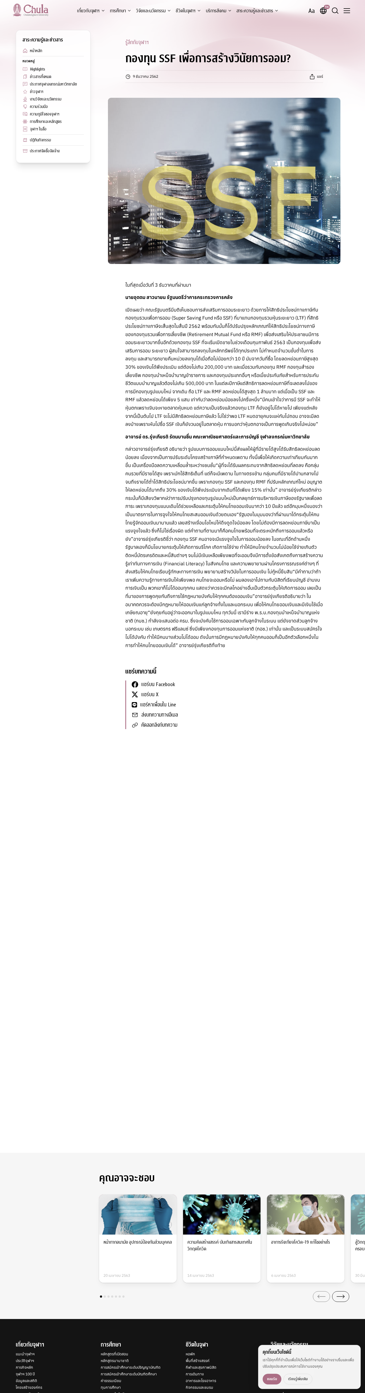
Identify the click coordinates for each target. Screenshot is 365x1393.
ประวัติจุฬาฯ (25, 1360)
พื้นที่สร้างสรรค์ (197, 1360)
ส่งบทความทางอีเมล (159, 715)
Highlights (37, 69)
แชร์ (320, 76)
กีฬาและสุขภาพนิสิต (201, 1367)
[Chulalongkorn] (30, 9)
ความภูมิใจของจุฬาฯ (44, 114)
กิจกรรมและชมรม (199, 1387)
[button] (101, 1296)
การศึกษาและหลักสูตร (46, 121)
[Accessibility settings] (311, 10)
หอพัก (190, 1354)
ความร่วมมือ (39, 106)
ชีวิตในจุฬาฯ (186, 11)
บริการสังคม (216, 11)
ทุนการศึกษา (111, 1387)
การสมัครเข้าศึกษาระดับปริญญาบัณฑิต (131, 1367)
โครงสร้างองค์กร (29, 1387)
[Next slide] (340, 1296)
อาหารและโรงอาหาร (201, 1380)
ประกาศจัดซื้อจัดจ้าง (45, 151)
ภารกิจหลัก (24, 1367)
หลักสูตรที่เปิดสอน (114, 1354)
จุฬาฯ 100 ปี (25, 1374)
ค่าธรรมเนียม (111, 1380)
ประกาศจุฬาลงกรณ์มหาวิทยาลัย (53, 84)
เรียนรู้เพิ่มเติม (298, 1379)
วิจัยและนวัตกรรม (151, 11)
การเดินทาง (195, 1374)
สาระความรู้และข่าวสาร (254, 11)
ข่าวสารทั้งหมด (40, 76)
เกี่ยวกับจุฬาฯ (88, 11)
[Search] (335, 10)
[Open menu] (346, 10)
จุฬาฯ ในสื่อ (38, 129)
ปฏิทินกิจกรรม (40, 140)
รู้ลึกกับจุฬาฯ (137, 42)
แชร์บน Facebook (158, 684)
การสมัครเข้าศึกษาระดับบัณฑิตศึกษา (129, 1374)
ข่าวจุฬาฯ (36, 91)
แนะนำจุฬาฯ (25, 1354)
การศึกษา (118, 11)
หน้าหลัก (36, 50)
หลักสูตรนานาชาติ (115, 1360)
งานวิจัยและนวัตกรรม (45, 99)
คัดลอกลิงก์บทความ (159, 725)
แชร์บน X (149, 694)
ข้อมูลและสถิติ (26, 1380)
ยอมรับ (272, 1379)
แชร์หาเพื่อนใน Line (158, 705)
